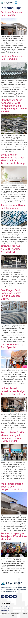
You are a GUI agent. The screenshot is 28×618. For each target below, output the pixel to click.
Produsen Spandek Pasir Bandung (11, 57)
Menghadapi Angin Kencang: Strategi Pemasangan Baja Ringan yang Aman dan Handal (14, 106)
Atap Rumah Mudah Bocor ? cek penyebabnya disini (12, 486)
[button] (16, 2)
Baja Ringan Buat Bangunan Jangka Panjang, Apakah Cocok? (11, 294)
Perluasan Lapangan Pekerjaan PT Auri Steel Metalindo (14, 536)
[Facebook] (2, 596)
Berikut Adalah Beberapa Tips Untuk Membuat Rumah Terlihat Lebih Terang (13, 159)
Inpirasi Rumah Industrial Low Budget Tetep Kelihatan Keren (13, 391)
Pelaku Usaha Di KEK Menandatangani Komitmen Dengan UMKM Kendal (12, 436)
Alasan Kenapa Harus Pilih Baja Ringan (13, 206)
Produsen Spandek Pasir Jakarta (11, 13)
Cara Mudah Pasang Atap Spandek (12, 346)
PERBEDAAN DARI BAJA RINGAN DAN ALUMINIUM (11, 249)
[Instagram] (7, 596)
